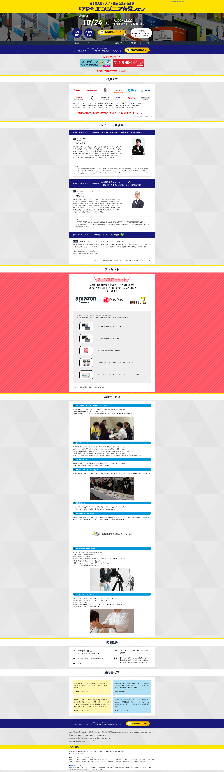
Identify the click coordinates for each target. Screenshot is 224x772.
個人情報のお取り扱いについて (78, 765)
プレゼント (105, 43)
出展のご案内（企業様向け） (77, 753)
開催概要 (133, 43)
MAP (103, 658)
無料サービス (119, 43)
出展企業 (76, 43)
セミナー (90, 43)
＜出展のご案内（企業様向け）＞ (177, 1)
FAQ (147, 43)
